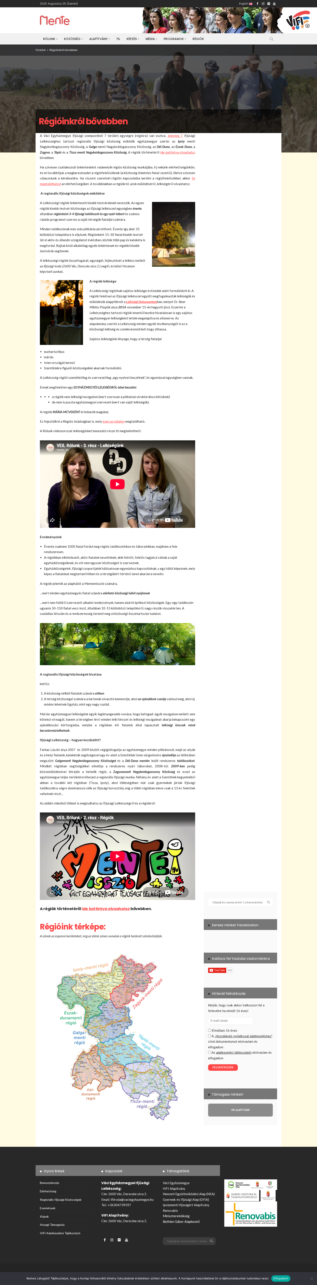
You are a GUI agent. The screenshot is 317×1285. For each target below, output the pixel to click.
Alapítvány (98, 39)
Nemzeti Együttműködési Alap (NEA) (189, 1194)
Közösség (72, 39)
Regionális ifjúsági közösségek (61, 1199)
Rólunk (49, 39)
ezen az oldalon (114, 421)
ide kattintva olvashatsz (177, 152)
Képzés (132, 39)
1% (118, 39)
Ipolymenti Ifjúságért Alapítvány (186, 1205)
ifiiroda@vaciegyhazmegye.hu (132, 1199)
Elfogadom (280, 1278)
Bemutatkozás (49, 1183)
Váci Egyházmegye (176, 1183)
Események (47, 1208)
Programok (174, 39)
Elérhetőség (48, 1191)
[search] (271, 38)
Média (150, 39)
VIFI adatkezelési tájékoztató (60, 1233)
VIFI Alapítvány (174, 1188)
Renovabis (170, 1210)
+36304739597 (119, 1205)
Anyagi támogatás (52, 1224)
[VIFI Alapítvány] (240, 1110)
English (244, 3)
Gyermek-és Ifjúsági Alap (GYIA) (186, 1199)
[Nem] (311, 1278)
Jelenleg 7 (175, 136)
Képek (44, 1216)
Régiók (198, 39)
